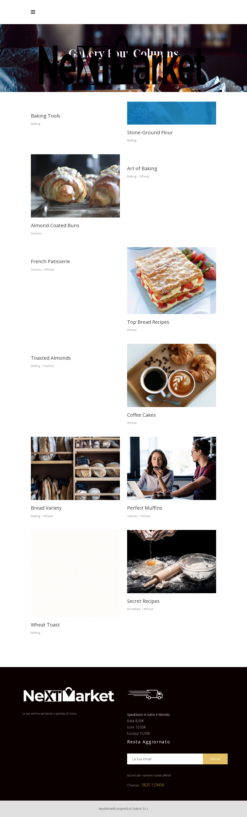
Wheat (144, 176)
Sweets (36, 233)
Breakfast (133, 609)
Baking (35, 123)
